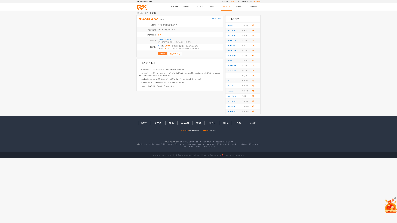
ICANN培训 (185, 123)
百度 (219, 19)
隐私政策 (198, 123)
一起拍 (213, 7)
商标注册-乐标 (172, 144)
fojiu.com (230, 25)
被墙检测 (168, 39)
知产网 (182, 144)
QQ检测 (160, 39)
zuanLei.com (232, 55)
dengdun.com (232, 50)
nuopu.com (231, 91)
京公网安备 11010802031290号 (234, 155)
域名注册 (174, 7)
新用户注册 (257, 1)
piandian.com (232, 111)
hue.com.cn (231, 106)
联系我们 (144, 123)
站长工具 (212, 147)
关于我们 (158, 123)
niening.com (232, 45)
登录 (251, 1)
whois (214, 19)
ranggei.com (232, 96)
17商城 (232, 1)
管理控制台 (245, 1)
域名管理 (253, 7)
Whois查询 (225, 1)
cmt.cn (230, 60)
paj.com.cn (231, 30)
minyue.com (232, 101)
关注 (162, 19)
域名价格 (212, 123)
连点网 (184, 147)
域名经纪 (239, 7)
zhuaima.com (232, 65)
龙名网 (198, 147)
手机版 (239, 123)
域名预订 (186, 7)
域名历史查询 (253, 144)
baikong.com (232, 35)
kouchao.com (232, 71)
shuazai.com (232, 86)
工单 (238, 1)
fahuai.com (231, 76)
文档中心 (225, 123)
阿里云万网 (210, 144)
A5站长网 (243, 144)
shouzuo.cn (231, 81)
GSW (205, 147)
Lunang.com (232, 40)
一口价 (225, 7)
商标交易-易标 (149, 144)
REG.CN (201, 144)
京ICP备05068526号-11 (186, 155)
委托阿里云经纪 (175, 54)
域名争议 (235, 144)
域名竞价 (200, 7)
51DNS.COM (191, 144)
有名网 (191, 147)
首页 (164, 7)
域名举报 (253, 123)
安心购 (180, 48)
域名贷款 (219, 144)
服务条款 (171, 123)
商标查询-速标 (161, 144)
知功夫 (227, 144)
